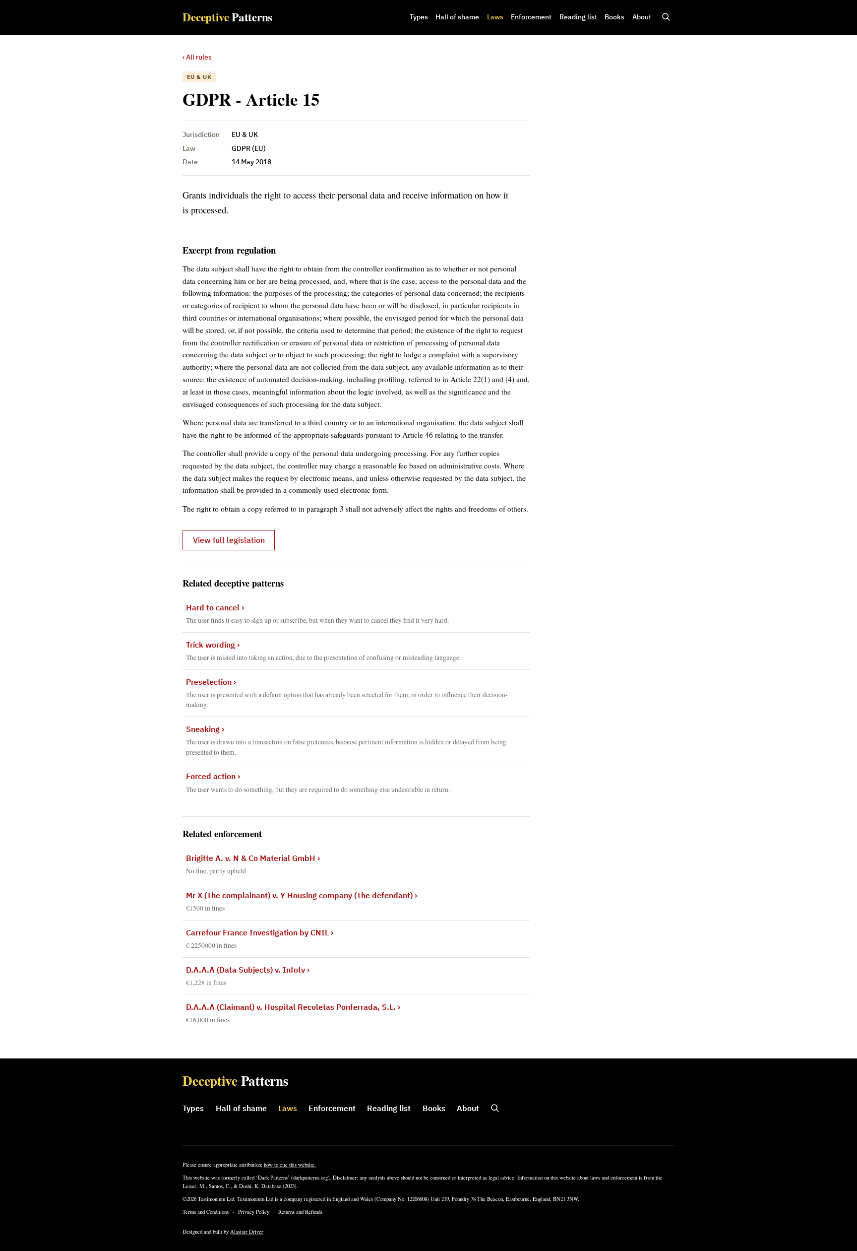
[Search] (666, 17)
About (641, 16)
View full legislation (229, 540)
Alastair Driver (246, 1231)
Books (614, 16)
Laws (495, 16)
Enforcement (531, 16)
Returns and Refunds (300, 1211)
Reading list (578, 16)
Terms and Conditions (206, 1211)
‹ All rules (197, 57)
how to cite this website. (290, 1164)
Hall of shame (457, 16)
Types (419, 16)
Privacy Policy (253, 1211)
